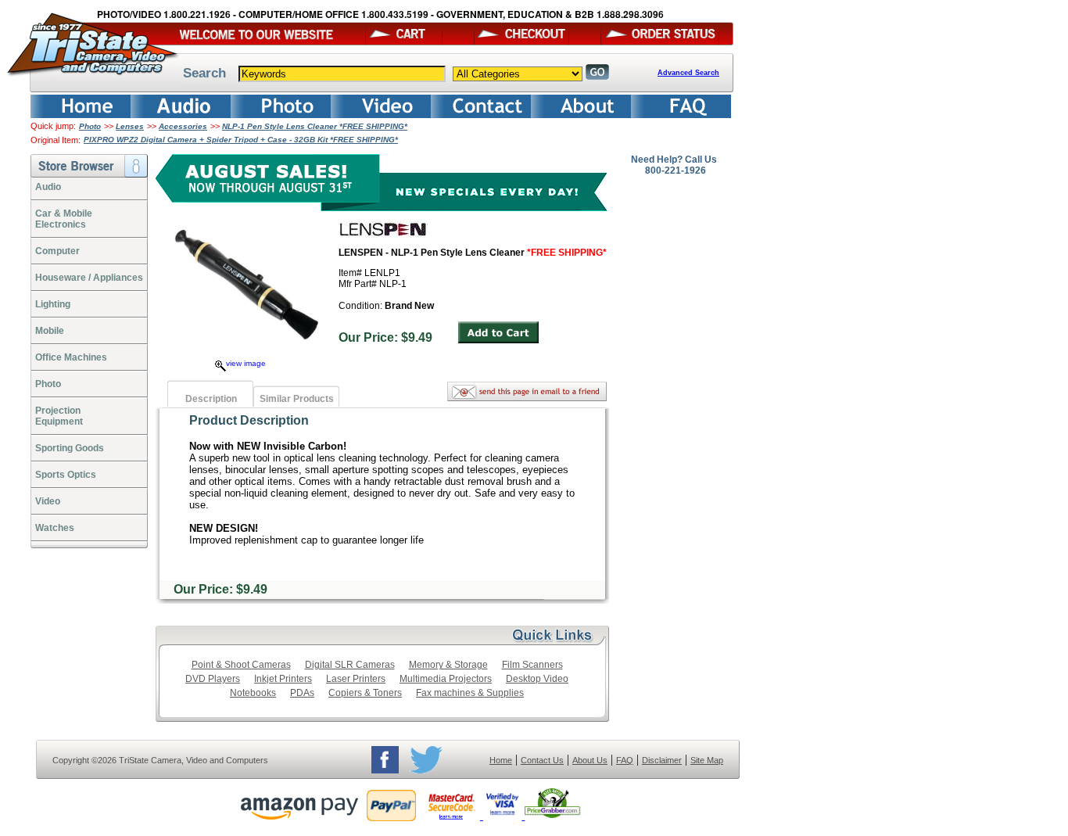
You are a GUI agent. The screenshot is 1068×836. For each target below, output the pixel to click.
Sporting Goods (69, 448)
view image (246, 363)
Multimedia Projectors (446, 678)
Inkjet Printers (283, 678)
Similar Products (297, 398)
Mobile (49, 330)
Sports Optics (65, 474)
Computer (57, 251)
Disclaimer (662, 760)
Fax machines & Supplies (470, 692)
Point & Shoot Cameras (241, 664)
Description (211, 398)
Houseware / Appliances (89, 277)
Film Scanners (532, 664)
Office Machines (71, 357)
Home (500, 760)
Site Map (706, 760)
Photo (90, 126)
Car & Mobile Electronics (63, 219)
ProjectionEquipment (59, 416)
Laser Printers (355, 678)
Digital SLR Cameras (350, 664)
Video (47, 501)
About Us (589, 760)
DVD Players (212, 678)
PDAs (302, 692)
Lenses (130, 126)
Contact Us (542, 760)
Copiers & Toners (365, 692)
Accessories (183, 126)
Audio (48, 186)
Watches (54, 527)
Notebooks (253, 692)
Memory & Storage (448, 664)
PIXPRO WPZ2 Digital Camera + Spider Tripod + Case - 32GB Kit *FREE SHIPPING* (241, 139)
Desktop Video (537, 678)
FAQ (624, 760)
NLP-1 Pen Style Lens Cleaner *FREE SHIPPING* (314, 126)
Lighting (52, 304)
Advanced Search (688, 73)
